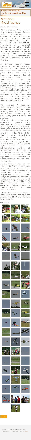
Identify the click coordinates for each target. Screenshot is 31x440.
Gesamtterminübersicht (14, 13)
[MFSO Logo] (7, 7)
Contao (26, 431)
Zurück (3, 417)
